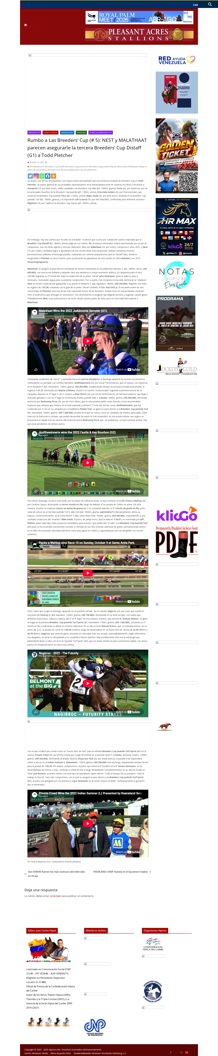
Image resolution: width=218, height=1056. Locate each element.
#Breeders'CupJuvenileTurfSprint (102, 166)
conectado (55, 896)
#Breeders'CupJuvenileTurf (76, 166)
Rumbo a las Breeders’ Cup (101, 133)
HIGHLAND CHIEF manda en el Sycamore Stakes (120, 871)
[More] (53, 176)
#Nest (29, 170)
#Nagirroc (143, 166)
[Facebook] (47, 176)
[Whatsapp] (41, 176)
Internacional (67, 133)
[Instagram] (36, 176)
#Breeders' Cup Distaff (54, 166)
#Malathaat (133, 166)
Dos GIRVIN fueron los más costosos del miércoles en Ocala (56, 874)
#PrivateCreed (54, 170)
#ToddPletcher (90, 170)
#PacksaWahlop (40, 170)
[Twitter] (30, 176)
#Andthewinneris (37, 166)
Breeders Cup (34, 133)
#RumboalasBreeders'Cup (72, 170)
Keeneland (81, 133)
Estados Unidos (50, 133)
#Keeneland (122, 166)
